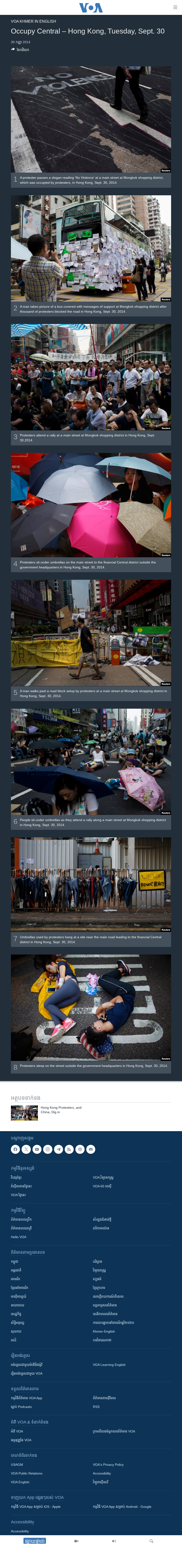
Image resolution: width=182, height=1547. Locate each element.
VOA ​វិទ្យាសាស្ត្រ (103, 1177)
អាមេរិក (15, 1279)
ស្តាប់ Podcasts (21, 1407)
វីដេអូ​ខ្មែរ (16, 1177)
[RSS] (69, 1149)
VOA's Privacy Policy (108, 1464)
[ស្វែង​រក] (151, 1541)
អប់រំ (13, 1340)
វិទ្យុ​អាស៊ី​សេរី (100, 1482)
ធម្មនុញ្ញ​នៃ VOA (21, 1440)
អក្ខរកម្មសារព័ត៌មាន (105, 1305)
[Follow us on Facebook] (15, 1149)
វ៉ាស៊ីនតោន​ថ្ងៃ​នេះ (21, 1186)
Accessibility (102, 1473)
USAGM (17, 1464)
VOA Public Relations (26, 1473)
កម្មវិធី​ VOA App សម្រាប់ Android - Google (122, 1507)
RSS (96, 1407)
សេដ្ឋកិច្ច (16, 1314)
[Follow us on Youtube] (36, 1149)
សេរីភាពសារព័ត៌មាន (105, 1314)
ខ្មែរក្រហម (99, 1288)
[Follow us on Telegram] (58, 1149)
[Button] (20, 50)
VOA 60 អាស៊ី (102, 1186)
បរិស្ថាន (97, 1261)
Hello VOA (18, 1237)
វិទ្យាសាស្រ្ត (99, 1270)
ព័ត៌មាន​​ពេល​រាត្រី (21, 1228)
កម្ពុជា (14, 1261)
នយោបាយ (17, 1305)
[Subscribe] (90, 1149)
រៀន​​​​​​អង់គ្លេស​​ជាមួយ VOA (26, 1373)
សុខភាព (16, 1331)
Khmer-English (104, 1331)
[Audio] (114, 1541)
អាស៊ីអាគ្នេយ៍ (18, 1296)
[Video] (76, 1541)
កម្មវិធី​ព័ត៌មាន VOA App (26, 1398)
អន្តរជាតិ (16, 1270)
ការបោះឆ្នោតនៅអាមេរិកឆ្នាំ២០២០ (113, 1323)
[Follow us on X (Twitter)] (26, 1149)
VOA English (20, 1482)
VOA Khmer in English (33, 21)
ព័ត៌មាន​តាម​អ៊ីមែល (104, 1398)
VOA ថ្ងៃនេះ (18, 1195)
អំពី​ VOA (17, 1431)
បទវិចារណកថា (102, 1340)
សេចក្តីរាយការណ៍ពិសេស (108, 1296)
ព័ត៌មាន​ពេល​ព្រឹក (21, 1219)
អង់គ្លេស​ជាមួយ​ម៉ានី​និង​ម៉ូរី (26, 1365)
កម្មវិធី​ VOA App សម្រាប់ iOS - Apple (36, 1507)
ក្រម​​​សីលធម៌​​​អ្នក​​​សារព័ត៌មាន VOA (114, 1431)
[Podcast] (79, 1149)
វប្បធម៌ (97, 1279)
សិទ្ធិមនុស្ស (17, 1323)
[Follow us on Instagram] (47, 1149)
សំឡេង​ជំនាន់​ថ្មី (102, 1219)
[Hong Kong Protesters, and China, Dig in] (24, 1113)
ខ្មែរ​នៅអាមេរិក (19, 1288)
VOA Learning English (109, 1365)
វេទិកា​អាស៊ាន (101, 1228)
